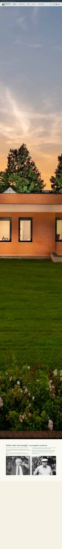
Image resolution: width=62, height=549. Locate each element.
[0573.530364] (51, 4)
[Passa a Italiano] (52, 1)
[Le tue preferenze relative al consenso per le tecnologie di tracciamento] (1, 547)
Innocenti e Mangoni (43, 447)
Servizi (34, 4)
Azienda (14, 4)
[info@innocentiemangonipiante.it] (49, 4)
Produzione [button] (22, 4)
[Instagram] (54, 4)
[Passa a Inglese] (55, 1)
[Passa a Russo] (59, 1)
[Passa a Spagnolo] (58, 1)
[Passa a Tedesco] (57, 1)
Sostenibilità (41, 4)
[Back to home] (6, 4)
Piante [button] (28, 4)
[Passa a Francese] (54, 1)
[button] (47, 4)
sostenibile (49, 448)
